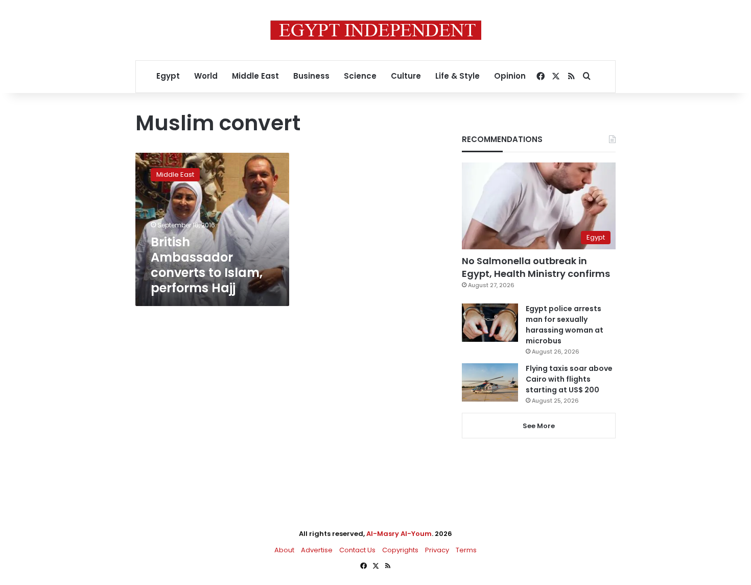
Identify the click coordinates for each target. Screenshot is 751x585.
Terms (466, 550)
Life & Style (457, 76)
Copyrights (400, 550)
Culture (406, 76)
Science (360, 76)
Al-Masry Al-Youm (399, 534)
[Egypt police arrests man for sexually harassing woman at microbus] (490, 322)
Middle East (255, 76)
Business (311, 76)
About (284, 550)
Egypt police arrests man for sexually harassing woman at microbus (564, 324)
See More (539, 426)
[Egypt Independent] (375, 30)
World (206, 76)
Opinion (510, 76)
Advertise (317, 550)
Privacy (437, 550)
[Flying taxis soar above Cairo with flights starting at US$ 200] (490, 382)
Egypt (168, 76)
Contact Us (357, 550)
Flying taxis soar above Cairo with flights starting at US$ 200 (569, 379)
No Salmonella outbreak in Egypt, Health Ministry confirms (536, 267)
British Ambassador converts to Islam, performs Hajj (207, 264)
